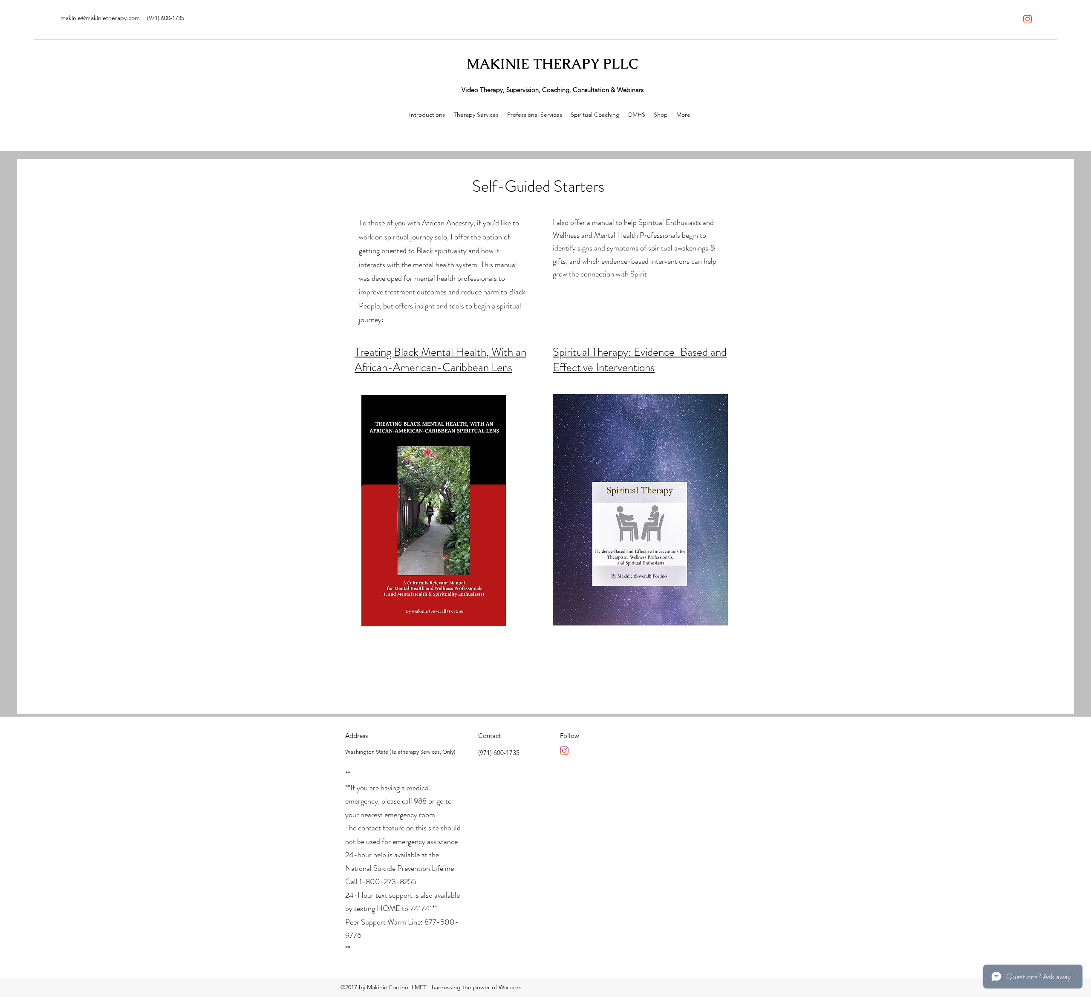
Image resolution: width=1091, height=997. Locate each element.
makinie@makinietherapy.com (100, 18)
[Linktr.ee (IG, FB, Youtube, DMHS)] (1027, 19)
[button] (476, 114)
